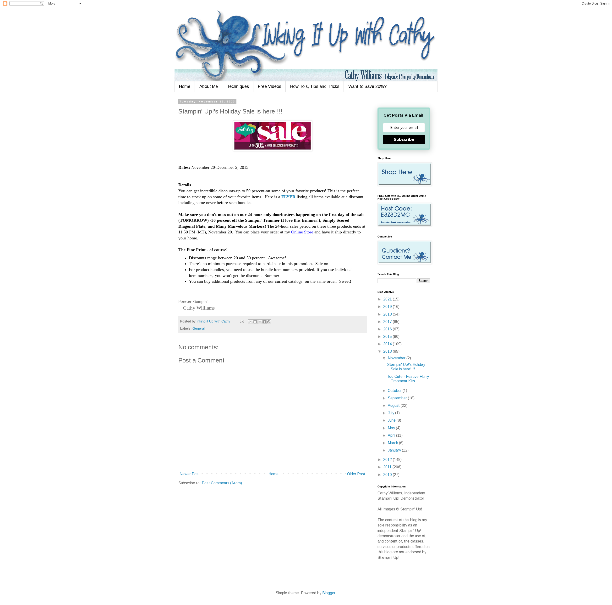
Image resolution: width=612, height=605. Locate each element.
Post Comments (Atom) (222, 483)
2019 (388, 307)
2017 (388, 322)
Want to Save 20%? (367, 86)
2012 (388, 460)
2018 (388, 314)
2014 (388, 344)
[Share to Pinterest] (268, 321)
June (392, 420)
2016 (388, 329)
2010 (388, 475)
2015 (388, 336)
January (395, 450)
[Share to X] (259, 321)
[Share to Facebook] (264, 321)
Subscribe (404, 139)
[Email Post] (241, 321)
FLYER (288, 196)
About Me (208, 86)
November (397, 358)
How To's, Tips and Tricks (314, 86)
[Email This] (250, 321)
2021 (388, 299)
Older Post (356, 474)
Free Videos (269, 86)
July (391, 413)
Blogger (328, 593)
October (395, 391)
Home (184, 86)
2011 (388, 467)
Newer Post (190, 474)
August (394, 405)
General (198, 328)
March (393, 443)
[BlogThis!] (255, 321)
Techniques (238, 86)
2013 (388, 351)
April (392, 435)
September (398, 398)
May (392, 428)
